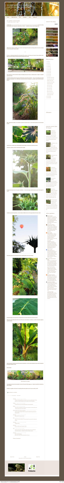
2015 (48, 71)
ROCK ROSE (49, 232)
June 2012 (49, 86)
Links (30, 17)
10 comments (14, 395)
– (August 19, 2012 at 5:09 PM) (20, 406)
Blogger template (4, 481)
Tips (20, 17)
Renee (14, 406)
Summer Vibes (50, 225)
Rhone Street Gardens (51, 267)
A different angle (50, 268)
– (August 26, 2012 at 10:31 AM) (21, 425)
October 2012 (49, 80)
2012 (48, 75)
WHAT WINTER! (50, 233)
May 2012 (49, 88)
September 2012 (50, 82)
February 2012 (49, 93)
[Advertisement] (51, 105)
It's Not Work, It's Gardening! (19, 5)
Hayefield (49, 240)
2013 (48, 74)
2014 (48, 72)
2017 (48, 68)
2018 (48, 66)
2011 (48, 96)
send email (18, 395)
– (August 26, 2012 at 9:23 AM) (21, 422)
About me (35, 17)
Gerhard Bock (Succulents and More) (19, 410)
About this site (14, 17)
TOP (63, 481)
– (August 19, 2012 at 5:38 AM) (20, 403)
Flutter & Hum (49, 249)
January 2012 (49, 94)
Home (8, 17)
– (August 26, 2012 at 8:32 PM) (19, 428)
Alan (14, 428)
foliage (17, 22)
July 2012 (48, 85)
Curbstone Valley (50, 291)
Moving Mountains (50, 292)
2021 (48, 63)
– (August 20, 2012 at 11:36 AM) (31, 410)
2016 (48, 69)
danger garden (50, 215)
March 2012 (49, 91)
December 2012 (50, 77)
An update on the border (13, 20)
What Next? (49, 275)
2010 (48, 97)
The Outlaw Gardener (51, 274)
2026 (48, 61)
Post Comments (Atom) (27, 458)
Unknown (14, 414)
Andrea (14, 403)
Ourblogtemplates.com (14, 481)
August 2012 (49, 83)
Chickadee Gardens (50, 224)
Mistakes (24, 17)
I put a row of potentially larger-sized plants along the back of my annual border (24, 24)
